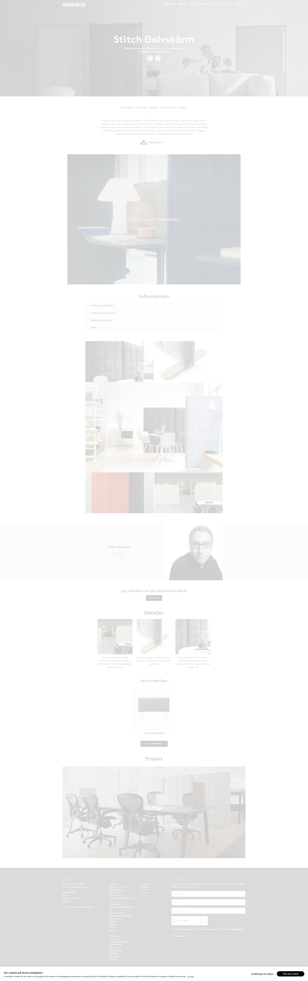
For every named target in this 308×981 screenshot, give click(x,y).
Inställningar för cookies (262, 974)
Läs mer (190, 976)
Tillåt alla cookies (290, 974)
